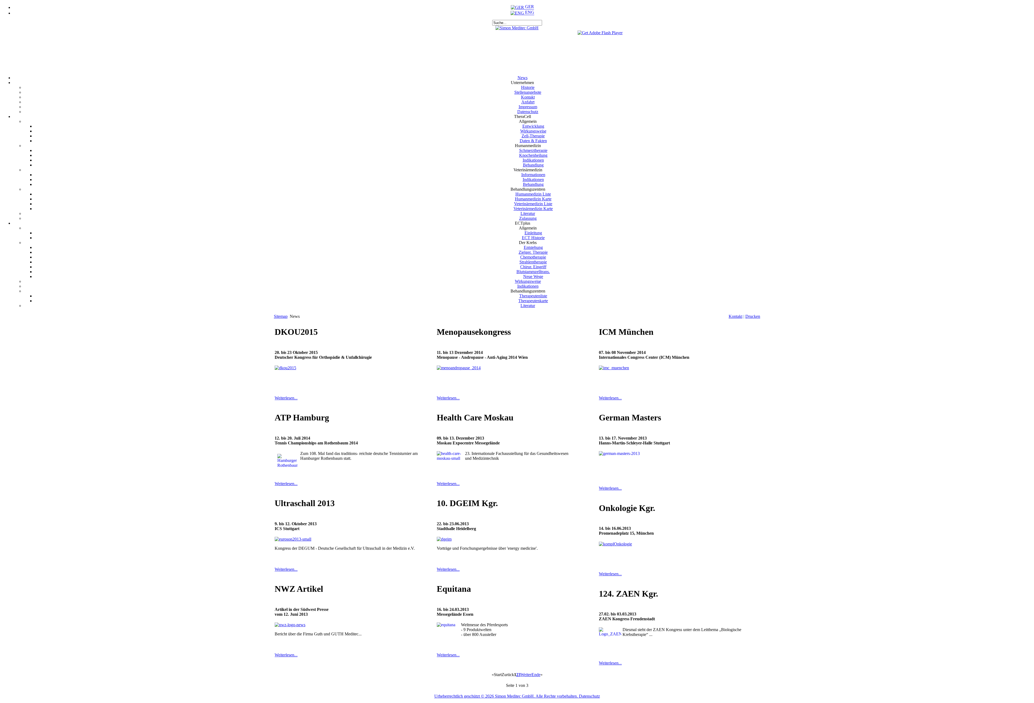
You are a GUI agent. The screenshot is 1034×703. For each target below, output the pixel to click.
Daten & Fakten (533, 140)
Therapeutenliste (533, 296)
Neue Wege (533, 276)
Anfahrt (528, 102)
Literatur (528, 213)
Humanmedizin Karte (533, 199)
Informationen (533, 174)
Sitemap (281, 316)
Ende (536, 674)
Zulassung (528, 218)
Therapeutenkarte (533, 300)
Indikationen (533, 160)
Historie (528, 87)
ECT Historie (533, 237)
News (523, 77)
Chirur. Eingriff (533, 267)
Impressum (528, 107)
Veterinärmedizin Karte (533, 208)
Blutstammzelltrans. (533, 271)
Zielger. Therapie (533, 252)
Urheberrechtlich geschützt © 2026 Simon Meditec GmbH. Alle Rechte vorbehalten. (506, 696)
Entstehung (533, 247)
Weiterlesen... (286, 398)
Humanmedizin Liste (533, 194)
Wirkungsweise (533, 131)
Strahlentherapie (533, 262)
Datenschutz (527, 111)
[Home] (517, 28)
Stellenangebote (527, 92)
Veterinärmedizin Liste (533, 203)
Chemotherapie (533, 257)
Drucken (752, 316)
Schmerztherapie (533, 150)
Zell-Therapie (533, 136)
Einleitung (533, 233)
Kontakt (528, 97)
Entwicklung (533, 126)
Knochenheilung (533, 155)
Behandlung (533, 165)
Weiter (526, 674)
